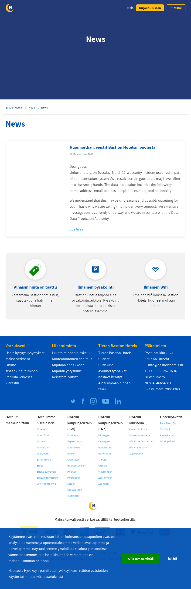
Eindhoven (73, 448)
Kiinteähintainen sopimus (72, 359)
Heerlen (72, 472)
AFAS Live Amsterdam (141, 442)
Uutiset (103, 359)
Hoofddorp (73, 478)
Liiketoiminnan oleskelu (71, 352)
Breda (40, 466)
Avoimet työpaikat (112, 371)
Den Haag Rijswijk (47, 484)
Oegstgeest (104, 442)
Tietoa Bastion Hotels (115, 352)
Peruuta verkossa (19, 377)
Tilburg (102, 460)
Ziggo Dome (136, 454)
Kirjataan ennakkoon (68, 365)
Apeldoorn (43, 454)
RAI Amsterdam (138, 448)
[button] (150, 7)
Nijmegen (104, 436)
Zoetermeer (105, 478)
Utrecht (102, 466)
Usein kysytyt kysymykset (25, 352)
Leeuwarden (74, 490)
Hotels (128, 8)
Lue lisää (77, 229)
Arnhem (41, 442)
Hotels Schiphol (138, 429)
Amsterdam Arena (139, 436)
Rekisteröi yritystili (66, 377)
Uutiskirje (105, 365)
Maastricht (73, 496)
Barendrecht (44, 460)
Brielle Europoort (46, 472)
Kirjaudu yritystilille (67, 371)
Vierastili (12, 383)
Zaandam (103, 484)
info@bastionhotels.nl (165, 365)
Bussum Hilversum (47, 478)
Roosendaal (105, 448)
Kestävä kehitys (110, 377)
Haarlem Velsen (76, 466)
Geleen (71, 454)
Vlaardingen (105, 472)
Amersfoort (43, 436)
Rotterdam (104, 454)
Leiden (71, 484)
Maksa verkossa (18, 359)
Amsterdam (43, 448)
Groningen (73, 460)
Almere (41, 429)
